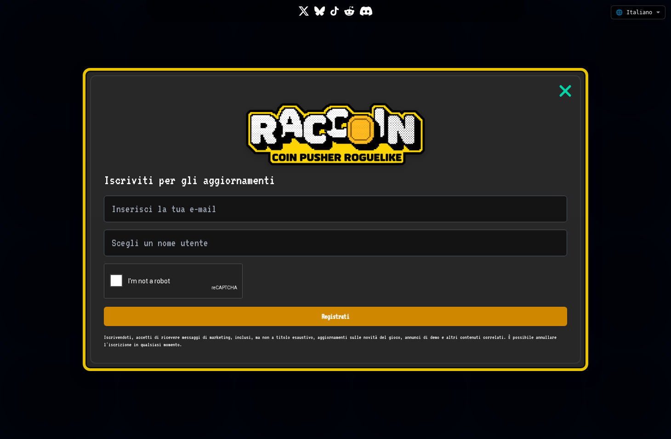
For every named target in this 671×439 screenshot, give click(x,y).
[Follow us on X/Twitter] (304, 11)
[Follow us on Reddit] (349, 11)
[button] (638, 12)
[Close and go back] (565, 91)
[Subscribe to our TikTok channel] (334, 11)
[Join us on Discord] (366, 11)
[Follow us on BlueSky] (319, 11)
